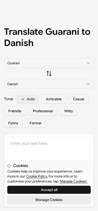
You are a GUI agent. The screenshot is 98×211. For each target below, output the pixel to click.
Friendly (14, 111)
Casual (78, 99)
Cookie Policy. (37, 176)
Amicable (54, 99)
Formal (35, 123)
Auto (31, 99)
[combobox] (49, 63)
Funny (13, 123)
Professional (43, 111)
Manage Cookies (49, 200)
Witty (68, 111)
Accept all (49, 190)
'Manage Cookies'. (73, 181)
